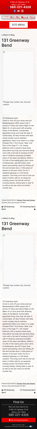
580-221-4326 (20, 7)
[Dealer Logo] (18, 17)
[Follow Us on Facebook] (14, 10)
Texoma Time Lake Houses (26, 200)
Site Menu (18, 24)
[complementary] (31, 423)
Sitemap (15, 426)
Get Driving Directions (19, 420)
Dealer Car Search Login (18, 424)
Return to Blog (8, 35)
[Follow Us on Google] (22, 10)
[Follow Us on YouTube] (18, 10)
